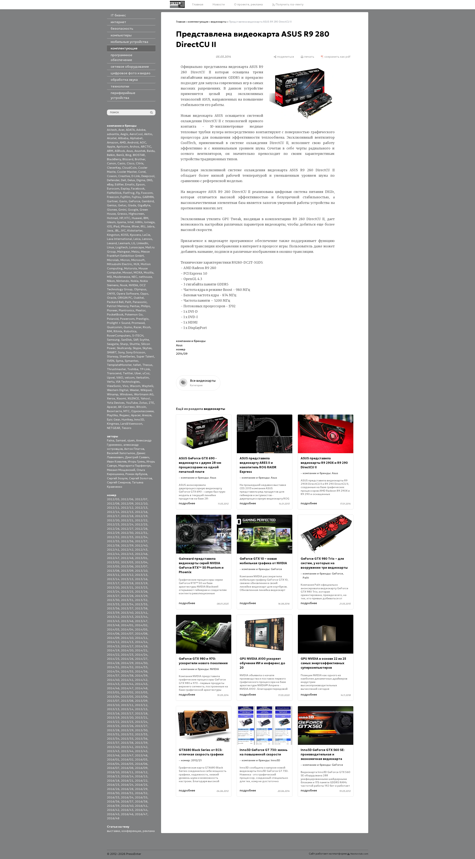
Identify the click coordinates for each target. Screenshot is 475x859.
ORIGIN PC (125, 297)
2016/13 (113, 776)
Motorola (130, 268)
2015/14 (127, 709)
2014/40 (113, 680)
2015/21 (141, 717)
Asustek (139, 151)
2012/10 (141, 503)
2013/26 (141, 591)
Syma (119, 361)
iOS (109, 226)
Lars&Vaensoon (131, 423)
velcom (130, 377)
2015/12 (141, 705)
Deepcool (147, 176)
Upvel (111, 377)
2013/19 (141, 583)
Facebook (137, 188)
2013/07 (141, 566)
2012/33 (127, 537)
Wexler (134, 390)
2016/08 (127, 768)
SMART (111, 352)
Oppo (144, 293)
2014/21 (141, 650)
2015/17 (127, 713)
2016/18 (113, 780)
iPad (116, 226)
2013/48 (113, 625)
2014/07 (127, 633)
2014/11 (141, 638)
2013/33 (113, 604)
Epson (140, 184)
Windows (126, 394)
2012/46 (141, 554)
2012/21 (127, 520)
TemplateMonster (119, 365)
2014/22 (113, 654)
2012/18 (127, 516)
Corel (142, 172)
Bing (128, 155)
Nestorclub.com (359, 853)
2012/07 (141, 499)
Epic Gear (113, 419)
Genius (111, 205)
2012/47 (113, 558)
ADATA (130, 130)
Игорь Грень (136, 461)
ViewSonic (114, 386)
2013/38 (141, 608)
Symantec (131, 361)
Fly (138, 193)
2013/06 (127, 566)
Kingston (113, 235)
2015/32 (127, 734)
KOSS (124, 235)
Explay (125, 188)
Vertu (110, 381)
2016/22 (141, 780)
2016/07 (113, 768)
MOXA (138, 272)
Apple (111, 146)
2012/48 (127, 558)
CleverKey (114, 167)
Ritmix (117, 331)
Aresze (146, 415)
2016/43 (127, 810)
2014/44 (127, 684)
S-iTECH (137, 335)
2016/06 (141, 764)
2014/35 (127, 671)
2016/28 (127, 789)
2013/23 (141, 587)
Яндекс (124, 415)
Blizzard (127, 159)
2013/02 (113, 562)
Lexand (112, 243)
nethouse (145, 277)
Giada (132, 205)
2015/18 (141, 713)
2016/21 (127, 780)
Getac (122, 205)
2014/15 (113, 646)
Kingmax (113, 423)
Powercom (127, 319)
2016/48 (113, 818)
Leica (137, 239)
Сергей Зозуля (117, 478)
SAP (135, 339)
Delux (131, 180)
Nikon (111, 281)
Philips (145, 306)
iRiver (135, 226)
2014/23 (127, 654)
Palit (128, 302)
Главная (197, 4)
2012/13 (141, 507)
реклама (149, 831)
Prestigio (142, 319)
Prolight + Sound (118, 323)
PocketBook (115, 314)
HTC (127, 218)
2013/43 (127, 617)
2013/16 (141, 579)
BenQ (120, 155)
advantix (113, 134)
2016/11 (127, 772)
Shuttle (135, 344)
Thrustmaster (116, 369)
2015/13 (113, 709)
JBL (117, 230)
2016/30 (113, 793)
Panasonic (140, 302)
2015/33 (141, 734)
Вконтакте (114, 411)
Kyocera (135, 235)
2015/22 (113, 722)
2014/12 (113, 642)
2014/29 (127, 663)
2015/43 (113, 751)
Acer (121, 130)
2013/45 (113, 621)
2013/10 (141, 570)
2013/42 (113, 617)
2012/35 (113, 541)
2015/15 (141, 709)
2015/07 (113, 700)
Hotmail (112, 218)
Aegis (124, 134)
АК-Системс (126, 407)
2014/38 (127, 675)
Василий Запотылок (121, 453)
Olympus (140, 289)
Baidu (151, 151)
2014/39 (141, 675)
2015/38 (127, 742)
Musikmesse (121, 277)
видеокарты (218, 21)
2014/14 (141, 642)
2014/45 (141, 684)
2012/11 (113, 507)
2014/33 (141, 667)
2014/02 (141, 625)
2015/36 (141, 738)
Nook (123, 285)
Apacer (136, 415)
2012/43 (141, 549)
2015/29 (127, 730)
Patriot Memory (117, 306)
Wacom (135, 386)
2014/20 (127, 650)
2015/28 (113, 730)
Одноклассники (142, 411)
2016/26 (113, 789)
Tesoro (126, 428)
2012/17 (113, 516)
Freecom (113, 197)
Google (133, 209)
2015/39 (141, 742)
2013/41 (141, 612)
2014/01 (127, 625)
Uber (137, 373)
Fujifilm (125, 197)
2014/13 (127, 642)
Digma (140, 180)
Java (110, 230)
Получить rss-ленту (289, 4)
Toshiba (132, 369)
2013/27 (113, 596)
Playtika (112, 415)
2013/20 (113, 587)
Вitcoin (141, 407)
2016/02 (127, 759)
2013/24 (113, 591)
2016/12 (141, 772)
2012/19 (141, 516)
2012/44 (113, 554)
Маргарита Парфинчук (134, 465)
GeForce (134, 201)
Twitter (128, 373)
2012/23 (113, 524)
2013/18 (127, 583)
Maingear (123, 251)
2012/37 (141, 541)
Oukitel (139, 297)
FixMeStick (114, 193)
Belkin (111, 155)
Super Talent (145, 356)
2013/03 (127, 562)
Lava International (119, 239)
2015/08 (127, 700)
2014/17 (127, 646)
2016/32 (141, 793)
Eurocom (113, 188)
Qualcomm (114, 327)
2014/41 (127, 680)
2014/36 (141, 671)
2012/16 (141, 512)
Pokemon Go (134, 314)
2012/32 (113, 537)
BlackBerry (114, 159)
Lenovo (147, 239)
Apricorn (122, 146)
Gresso (122, 213)
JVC (123, 230)
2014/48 (141, 688)
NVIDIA (133, 285)
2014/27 (141, 658)
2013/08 (113, 570)
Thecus (147, 365)
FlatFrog (129, 193)
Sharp (124, 344)
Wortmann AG (143, 394)
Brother (140, 159)
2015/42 (141, 747)
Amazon (112, 142)
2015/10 (113, 705)
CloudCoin (129, 167)
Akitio (148, 134)
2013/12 (127, 575)
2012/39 (127, 545)
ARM (110, 151)
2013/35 (141, 604)
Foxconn (147, 193)
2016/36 (113, 801)
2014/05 (141, 629)
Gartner (112, 201)
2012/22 (141, 520)
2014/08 (141, 633)
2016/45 (113, 814)
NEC (134, 277)
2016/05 (127, 764)
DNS (149, 180)
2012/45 (127, 554)
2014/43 (113, 684)
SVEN (110, 361)
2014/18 (141, 646)
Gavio (123, 201)
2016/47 (141, 814)
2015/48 (141, 755)
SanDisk (126, 339)
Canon (111, 163)
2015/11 (127, 705)
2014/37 (113, 675)
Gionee (112, 209)
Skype (137, 348)
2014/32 (127, 667)
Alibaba (123, 138)
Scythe (144, 339)
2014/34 (113, 671)
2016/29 (141, 789)
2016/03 (141, 759)
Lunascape (136, 247)
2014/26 (127, 658)
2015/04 (113, 696)
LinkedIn (142, 243)
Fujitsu (136, 197)
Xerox (111, 398)
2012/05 (113, 499)
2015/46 (113, 755)
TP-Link (145, 369)
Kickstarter (134, 230)
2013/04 (141, 562)
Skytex (147, 348)
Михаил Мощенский (121, 470)
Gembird (148, 201)
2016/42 (113, 810)
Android (132, 142)
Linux (110, 247)
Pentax (134, 306)
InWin (139, 222)
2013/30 (113, 600)
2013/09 (127, 570)
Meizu (135, 251)
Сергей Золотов (140, 478)
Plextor (140, 310)
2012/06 (127, 499)
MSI (109, 277)
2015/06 (141, 696)
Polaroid (113, 319)
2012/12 (127, 507)
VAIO (119, 377)
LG (133, 243)
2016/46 (127, 814)
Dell (123, 180)
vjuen (131, 440)
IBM (145, 218)
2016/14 (127, 776)
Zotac (143, 402)
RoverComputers (119, 335)
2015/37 (113, 742)
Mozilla (148, 272)
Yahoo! (145, 398)
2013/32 (141, 600)
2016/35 (141, 797)
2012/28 (141, 528)
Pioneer (112, 310)
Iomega (149, 222)
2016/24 (127, 784)
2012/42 (127, 549)
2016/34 (127, 797)
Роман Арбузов (136, 474)
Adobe (140, 130)
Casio (121, 163)
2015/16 (113, 713)
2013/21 (127, 587)
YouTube (132, 402)
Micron (125, 260)
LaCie (146, 235)
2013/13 (141, 575)
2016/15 (141, 776)
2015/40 (113, 747)
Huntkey (127, 419)
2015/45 (141, 751)
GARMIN (148, 197)
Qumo (128, 327)
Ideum (111, 222)
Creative (124, 176)
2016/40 (127, 806)
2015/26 (127, 726)
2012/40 (141, 545)
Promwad (138, 323)
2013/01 (141, 558)
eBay (110, 184)
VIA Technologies (128, 381)
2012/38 (113, 545)
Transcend (114, 373)
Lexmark (124, 243)
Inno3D (139, 419)
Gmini (122, 209)
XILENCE (133, 398)
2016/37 (127, 801)
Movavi (127, 272)
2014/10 (127, 638)
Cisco (130, 163)
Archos (134, 146)
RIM (109, 331)
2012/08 (113, 503)
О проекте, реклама (248, 4)
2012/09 (127, 503)
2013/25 (127, 591)
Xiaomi (121, 398)
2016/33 (113, 797)
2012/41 (113, 549)
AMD (123, 142)
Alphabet (136, 138)
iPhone (125, 226)
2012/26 (113, 528)
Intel (130, 222)
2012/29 (113, 533)
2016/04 (113, 764)
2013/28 (127, 596)
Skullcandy (124, 348)
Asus (129, 151)
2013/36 (113, 608)
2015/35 (127, 738)
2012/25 (141, 524)
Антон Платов (134, 449)
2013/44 (141, 617)
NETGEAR (113, 428)
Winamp (112, 394)
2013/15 (127, 579)
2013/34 (127, 604)
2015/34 (113, 738)
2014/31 (113, 667)
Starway (112, 356)
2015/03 (141, 692)
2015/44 (127, 751)
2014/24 (141, 654)
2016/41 (141, 806)
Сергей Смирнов (118, 482)
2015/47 (127, 755)
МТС (126, 411)
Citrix (139, 163)
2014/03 (113, 629)
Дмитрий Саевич (137, 457)
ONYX (111, 293)
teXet (137, 365)
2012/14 (113, 512)
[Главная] (177, 4)
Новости (219, 4)
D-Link (135, 176)
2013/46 (127, 621)
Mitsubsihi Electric (119, 264)
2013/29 (141, 596)
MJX (136, 264)
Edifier (119, 184)
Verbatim (142, 377)
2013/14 (113, 579)
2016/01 (113, 759)
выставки (113, 831)
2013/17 (113, 583)
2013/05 (113, 566)
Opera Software (127, 293)
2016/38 (141, 801)
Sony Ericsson (135, 352)
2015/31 (113, 734)
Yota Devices (115, 402)
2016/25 (141, 784)
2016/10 (113, 772)
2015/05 (127, 696)
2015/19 (113, 717)
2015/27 (141, 726)
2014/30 (141, 663)
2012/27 (127, 528)
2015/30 (141, 730)
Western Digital (117, 390)
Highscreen (136, 213)
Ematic (130, 184)
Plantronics (126, 310)
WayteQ (147, 386)
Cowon (112, 176)
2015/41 (127, 747)
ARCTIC (146, 146)
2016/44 (141, 810)
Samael (121, 440)
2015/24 (141, 722)
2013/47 (141, 621)
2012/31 (141, 533)
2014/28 (113, 663)
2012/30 (127, 533)
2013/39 (113, 612)
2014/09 (113, 638)
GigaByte (144, 205)
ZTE (151, 402)
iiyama (121, 222)
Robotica (130, 331)
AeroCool (136, 134)
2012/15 (127, 512)
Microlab (113, 260)
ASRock (120, 151)
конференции (131, 831)
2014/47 (127, 688)
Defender (113, 180)
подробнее (187, 503)
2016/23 (113, 784)
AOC (143, 142)
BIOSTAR (139, 155)
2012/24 (127, 524)
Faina (110, 440)
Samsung (113, 339)
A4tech (112, 130)
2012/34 (141, 537)
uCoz (145, 373)
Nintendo (122, 281)
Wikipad (146, 390)
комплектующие (198, 21)
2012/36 (127, 541)
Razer (137, 327)
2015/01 (113, 692)
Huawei (137, 218)
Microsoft (138, 260)
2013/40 (127, 612)
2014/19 (113, 650)
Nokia (134, 281)
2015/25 (113, 726)
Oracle (111, 297)
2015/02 (127, 692)
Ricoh (146, 327)
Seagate (113, 344)
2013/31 (127, 600)
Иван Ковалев (116, 461)
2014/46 (113, 688)
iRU (143, 226)
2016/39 (113, 806)
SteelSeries (127, 356)
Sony (121, 352)
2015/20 (127, 717)
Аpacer (111, 407)
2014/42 (141, 680)
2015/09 (141, 700)
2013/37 (127, 608)
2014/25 (113, 658)
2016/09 (141, 768)
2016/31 (127, 793)
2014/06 (113, 633)
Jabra (150, 226)
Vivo (125, 386)
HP (121, 218)
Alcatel (111, 138)
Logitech (122, 247)
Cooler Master (127, 172)
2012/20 (113, 520)
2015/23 (127, 722)
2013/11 (113, 575)
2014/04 (127, 629)
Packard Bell (115, 302)
